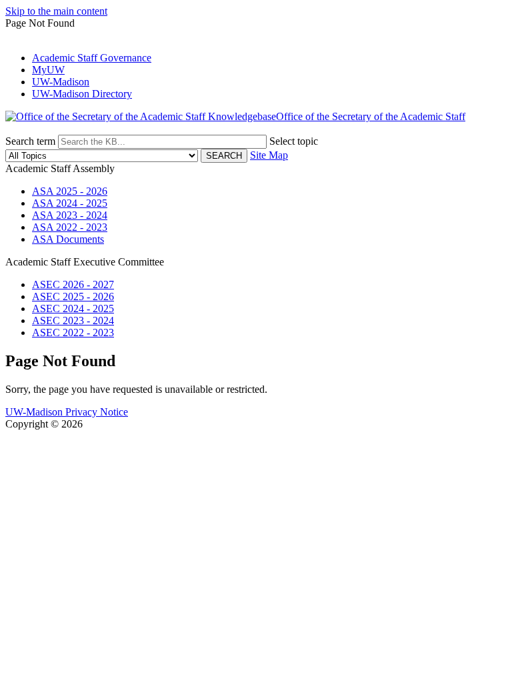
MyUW (48, 69)
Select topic (293, 141)
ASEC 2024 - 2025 (73, 308)
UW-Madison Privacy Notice (66, 412)
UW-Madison (60, 81)
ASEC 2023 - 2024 (73, 320)
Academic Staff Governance (91, 57)
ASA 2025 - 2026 (69, 191)
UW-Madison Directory (82, 93)
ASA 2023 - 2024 (69, 215)
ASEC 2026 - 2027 (73, 284)
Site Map (269, 155)
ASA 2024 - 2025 (69, 203)
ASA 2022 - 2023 (69, 227)
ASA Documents (68, 239)
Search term (30, 141)
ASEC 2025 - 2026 (73, 296)
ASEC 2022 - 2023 (73, 332)
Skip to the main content (56, 11)
